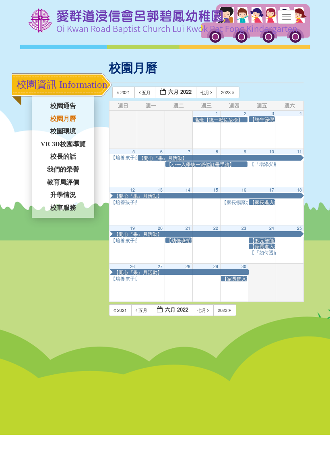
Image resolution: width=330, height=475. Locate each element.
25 (299, 228)
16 (243, 190)
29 (215, 266)
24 (271, 228)
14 (188, 190)
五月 (146, 92)
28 (188, 266)
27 (160, 266)
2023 (226, 92)
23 (243, 228)
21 (188, 228)
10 (271, 152)
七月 (205, 92)
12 (132, 190)
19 (132, 228)
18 (299, 190)
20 (160, 228)
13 (160, 190)
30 (243, 266)
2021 (125, 92)
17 (271, 190)
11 (299, 152)
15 (215, 190)
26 (132, 266)
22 (215, 228)
